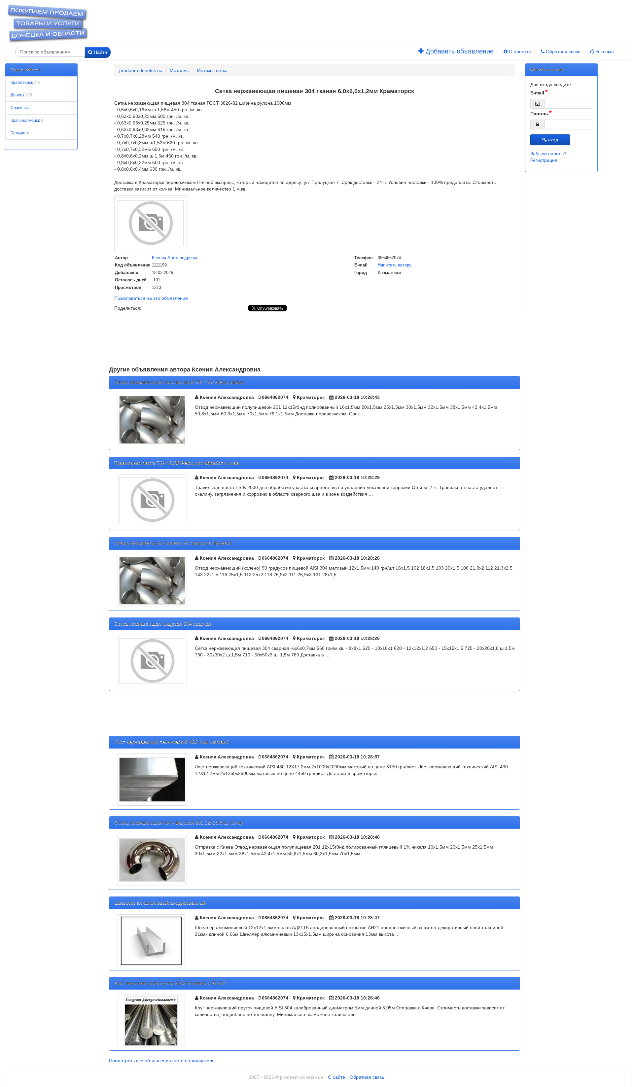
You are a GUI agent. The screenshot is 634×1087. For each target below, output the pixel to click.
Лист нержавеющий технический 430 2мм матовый (171, 742)
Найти (99, 52)
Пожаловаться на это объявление (151, 298)
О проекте (519, 51)
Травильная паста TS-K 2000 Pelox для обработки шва (176, 463)
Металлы (180, 70)
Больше (18, 133)
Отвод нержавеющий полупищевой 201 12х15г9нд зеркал (179, 382)
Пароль (539, 113)
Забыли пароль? (548, 153)
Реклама (604, 51)
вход (552, 139)
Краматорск (26, 82)
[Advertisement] (297, 23)
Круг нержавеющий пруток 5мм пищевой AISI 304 (170, 983)
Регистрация (543, 160)
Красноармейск (27, 120)
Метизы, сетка (212, 70)
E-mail (537, 92)
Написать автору (394, 265)
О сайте (336, 1077)
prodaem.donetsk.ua (140, 70)
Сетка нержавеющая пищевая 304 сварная (162, 623)
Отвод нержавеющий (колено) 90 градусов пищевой (173, 543)
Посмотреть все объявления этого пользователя (162, 1060)
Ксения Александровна (175, 257)
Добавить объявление (459, 51)
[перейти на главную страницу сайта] (47, 22)
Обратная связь (562, 51)
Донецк (21, 95)
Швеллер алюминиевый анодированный (160, 902)
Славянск (21, 107)
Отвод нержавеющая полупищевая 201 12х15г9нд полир (178, 822)
